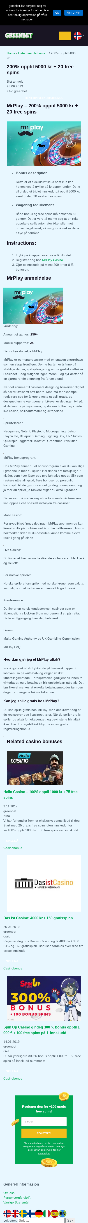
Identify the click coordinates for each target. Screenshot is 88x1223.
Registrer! (44, 1133)
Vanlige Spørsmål (15, 1202)
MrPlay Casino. (53, 260)
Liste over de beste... (33, 53)
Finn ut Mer (74, 12)
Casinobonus (12, 848)
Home (11, 53)
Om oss (8, 1193)
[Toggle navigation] (65, 36)
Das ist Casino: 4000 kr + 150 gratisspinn (38, 918)
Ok (57, 12)
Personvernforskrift (16, 1197)
